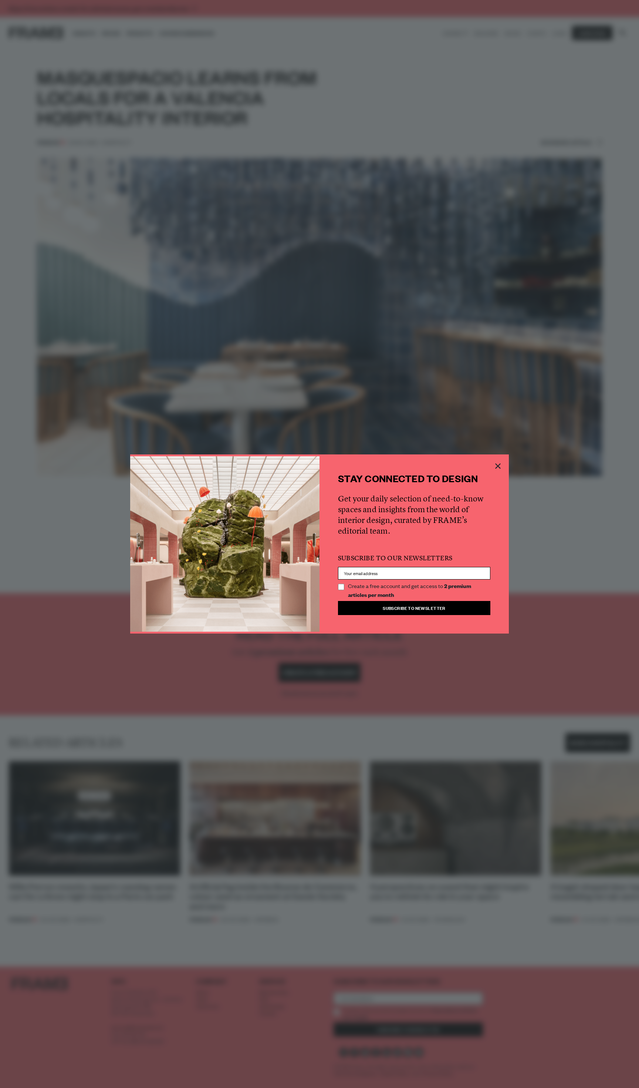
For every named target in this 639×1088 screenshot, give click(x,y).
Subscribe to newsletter (414, 607)
